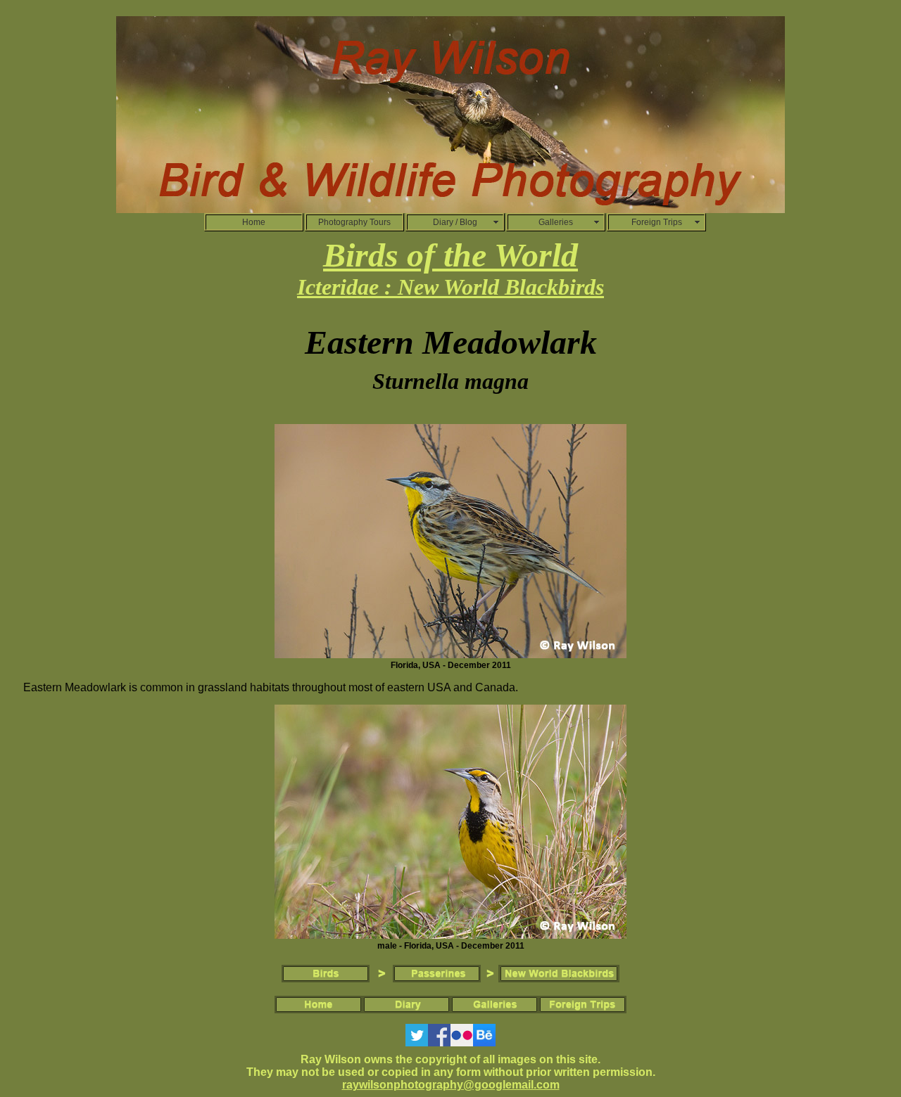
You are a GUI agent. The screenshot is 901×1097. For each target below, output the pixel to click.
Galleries (555, 222)
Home (253, 222)
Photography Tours (354, 222)
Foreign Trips (656, 222)
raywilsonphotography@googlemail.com (451, 1085)
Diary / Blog (455, 222)
